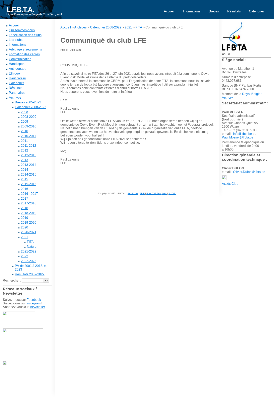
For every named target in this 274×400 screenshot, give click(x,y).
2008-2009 (28, 116)
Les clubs (15, 39)
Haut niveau (17, 78)
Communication (20, 59)
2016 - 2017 (29, 193)
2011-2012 (28, 145)
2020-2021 (28, 232)
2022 (24, 256)
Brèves (214, 11)
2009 (24, 121)
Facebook (34, 299)
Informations (191, 11)
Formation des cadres (24, 54)
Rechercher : (12, 280)
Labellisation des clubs (25, 35)
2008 (24, 112)
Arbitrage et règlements (25, 49)
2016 (24, 189)
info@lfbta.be (242, 133)
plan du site (132, 193)
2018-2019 (28, 213)
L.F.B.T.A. (20, 9)
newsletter (37, 307)
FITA (30, 241)
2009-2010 (28, 126)
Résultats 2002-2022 (30, 274)
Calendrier (256, 11)
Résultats (234, 11)
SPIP (142, 193)
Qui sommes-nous (22, 30)
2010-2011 (28, 136)
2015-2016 (28, 184)
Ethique (14, 73)
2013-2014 (28, 165)
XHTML (172, 193)
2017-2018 (28, 203)
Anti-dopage (17, 68)
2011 (24, 140)
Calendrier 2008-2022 (30, 107)
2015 (24, 179)
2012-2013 (28, 155)
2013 (24, 160)
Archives (15, 97)
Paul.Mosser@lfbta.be (237, 137)
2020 (24, 227)
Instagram (33, 303)
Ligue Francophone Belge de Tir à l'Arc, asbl (34, 14)
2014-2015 (28, 174)
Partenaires (17, 92)
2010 (24, 131)
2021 (24, 237)
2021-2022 (28, 251)
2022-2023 (28, 261)
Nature (32, 246)
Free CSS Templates (156, 193)
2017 (24, 198)
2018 (24, 208)
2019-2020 (28, 222)
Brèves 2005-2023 (28, 102)
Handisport (16, 64)
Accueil (169, 11)
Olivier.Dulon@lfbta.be (249, 172)
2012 (24, 150)
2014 (24, 169)
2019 (24, 217)
